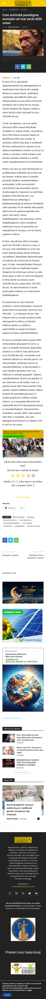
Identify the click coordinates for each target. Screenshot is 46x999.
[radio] (12, 476)
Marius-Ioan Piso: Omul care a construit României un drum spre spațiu (30, 750)
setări (29, 990)
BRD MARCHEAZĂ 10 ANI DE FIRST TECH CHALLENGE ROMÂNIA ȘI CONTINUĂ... (28, 762)
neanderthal (8, 526)
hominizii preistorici (10, 520)
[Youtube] (36, 893)
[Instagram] (16, 893)
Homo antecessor (26, 520)
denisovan (30, 517)
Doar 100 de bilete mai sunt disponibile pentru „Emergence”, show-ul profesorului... (30, 737)
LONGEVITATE (14, 10)
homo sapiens (27, 523)
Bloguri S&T (8, 780)
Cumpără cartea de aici (11, 718)
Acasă (4, 10)
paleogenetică (19, 526)
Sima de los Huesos (33, 526)
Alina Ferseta (12, 818)
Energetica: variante (10, 555)
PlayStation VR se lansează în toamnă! (35, 556)
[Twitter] (29, 893)
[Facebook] (9, 893)
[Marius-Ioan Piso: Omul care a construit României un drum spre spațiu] (8, 750)
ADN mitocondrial (18, 517)
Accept (7, 995)
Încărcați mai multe (22, 772)
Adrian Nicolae (13, 27)
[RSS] (23, 893)
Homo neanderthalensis (12, 523)
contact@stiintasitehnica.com (23, 886)
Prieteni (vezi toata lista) (23, 952)
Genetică (24, 10)
